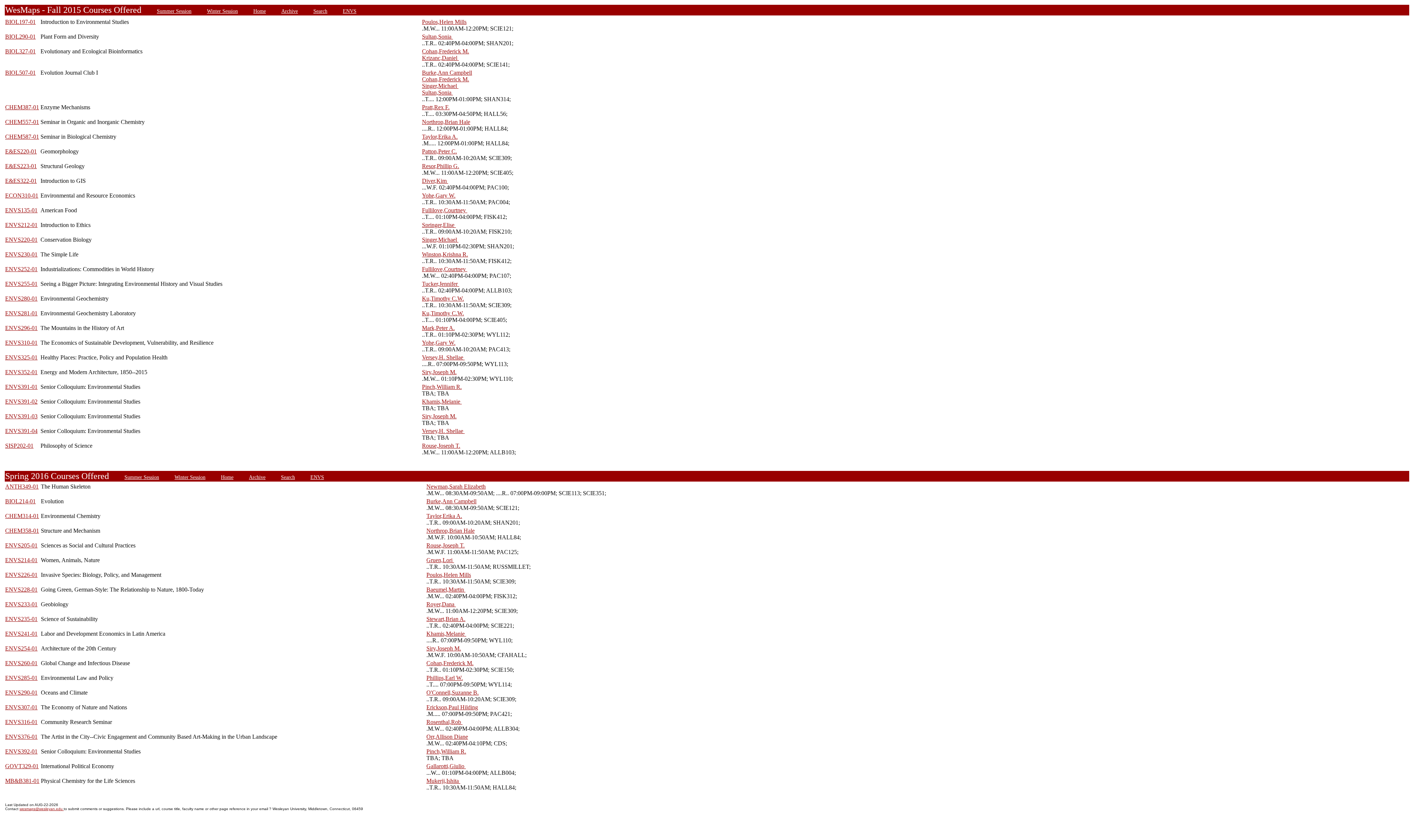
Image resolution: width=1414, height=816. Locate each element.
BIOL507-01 (20, 73)
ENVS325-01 (21, 357)
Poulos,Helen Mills (444, 22)
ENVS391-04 (21, 431)
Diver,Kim (435, 181)
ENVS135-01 (21, 210)
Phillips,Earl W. (444, 678)
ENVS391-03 (21, 416)
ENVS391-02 (21, 401)
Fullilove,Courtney (444, 210)
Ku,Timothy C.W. (443, 298)
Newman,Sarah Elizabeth (456, 486)
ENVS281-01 (21, 313)
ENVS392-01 (21, 751)
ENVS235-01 (21, 619)
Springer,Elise (439, 225)
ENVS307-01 (21, 707)
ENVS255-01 (21, 284)
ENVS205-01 (21, 545)
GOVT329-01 (22, 766)
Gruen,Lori (440, 560)
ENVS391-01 (21, 387)
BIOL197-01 (20, 22)
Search (320, 11)
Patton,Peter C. (439, 151)
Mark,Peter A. (438, 328)
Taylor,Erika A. (440, 137)
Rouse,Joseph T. (441, 446)
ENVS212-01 (21, 225)
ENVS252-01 (21, 269)
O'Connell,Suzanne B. (452, 692)
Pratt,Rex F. (436, 107)
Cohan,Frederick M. (445, 51)
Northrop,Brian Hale (446, 122)
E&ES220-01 (21, 151)
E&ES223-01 (21, 166)
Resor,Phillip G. (440, 166)
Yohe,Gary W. (438, 195)
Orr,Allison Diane (447, 737)
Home (259, 11)
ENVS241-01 (21, 634)
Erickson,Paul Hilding (452, 707)
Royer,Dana (441, 604)
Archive (289, 11)
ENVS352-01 (21, 372)
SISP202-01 (19, 446)
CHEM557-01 (22, 122)
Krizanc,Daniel (440, 58)
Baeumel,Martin (445, 589)
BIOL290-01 (20, 36)
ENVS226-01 (21, 575)
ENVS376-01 (21, 737)
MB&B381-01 (22, 781)
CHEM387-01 (22, 107)
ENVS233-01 (21, 604)
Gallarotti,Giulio (446, 766)
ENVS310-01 (21, 343)
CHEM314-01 (22, 516)
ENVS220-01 (21, 240)
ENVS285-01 (21, 678)
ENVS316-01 (21, 722)
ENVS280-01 (21, 298)
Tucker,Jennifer (440, 284)
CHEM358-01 (22, 531)
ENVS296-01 (21, 328)
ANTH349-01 (22, 486)
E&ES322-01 (21, 181)
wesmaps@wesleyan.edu (42, 809)
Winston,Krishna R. (445, 254)
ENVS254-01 (21, 648)
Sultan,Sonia (437, 36)
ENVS (349, 11)
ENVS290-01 (21, 692)
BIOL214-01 (20, 501)
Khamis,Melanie (442, 401)
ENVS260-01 (21, 663)
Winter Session (222, 11)
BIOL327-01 (20, 51)
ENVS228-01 (21, 589)
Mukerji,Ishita (443, 781)
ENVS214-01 (21, 560)
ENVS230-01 (21, 254)
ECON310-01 (21, 195)
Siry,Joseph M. (439, 372)
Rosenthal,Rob (444, 722)
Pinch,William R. (442, 387)
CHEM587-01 (22, 137)
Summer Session (174, 11)
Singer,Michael (440, 86)
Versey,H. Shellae (443, 357)
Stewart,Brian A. (445, 619)
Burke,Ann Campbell (447, 73)
